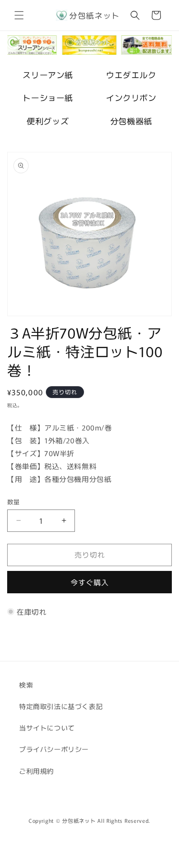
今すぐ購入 (90, 582)
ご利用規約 (36, 771)
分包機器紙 (131, 121)
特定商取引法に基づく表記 (61, 706)
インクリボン (131, 97)
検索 (26, 684)
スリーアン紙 (47, 74)
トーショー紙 (47, 97)
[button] (19, 15)
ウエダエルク (131, 74)
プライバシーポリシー (54, 749)
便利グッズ (48, 121)
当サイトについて (47, 727)
